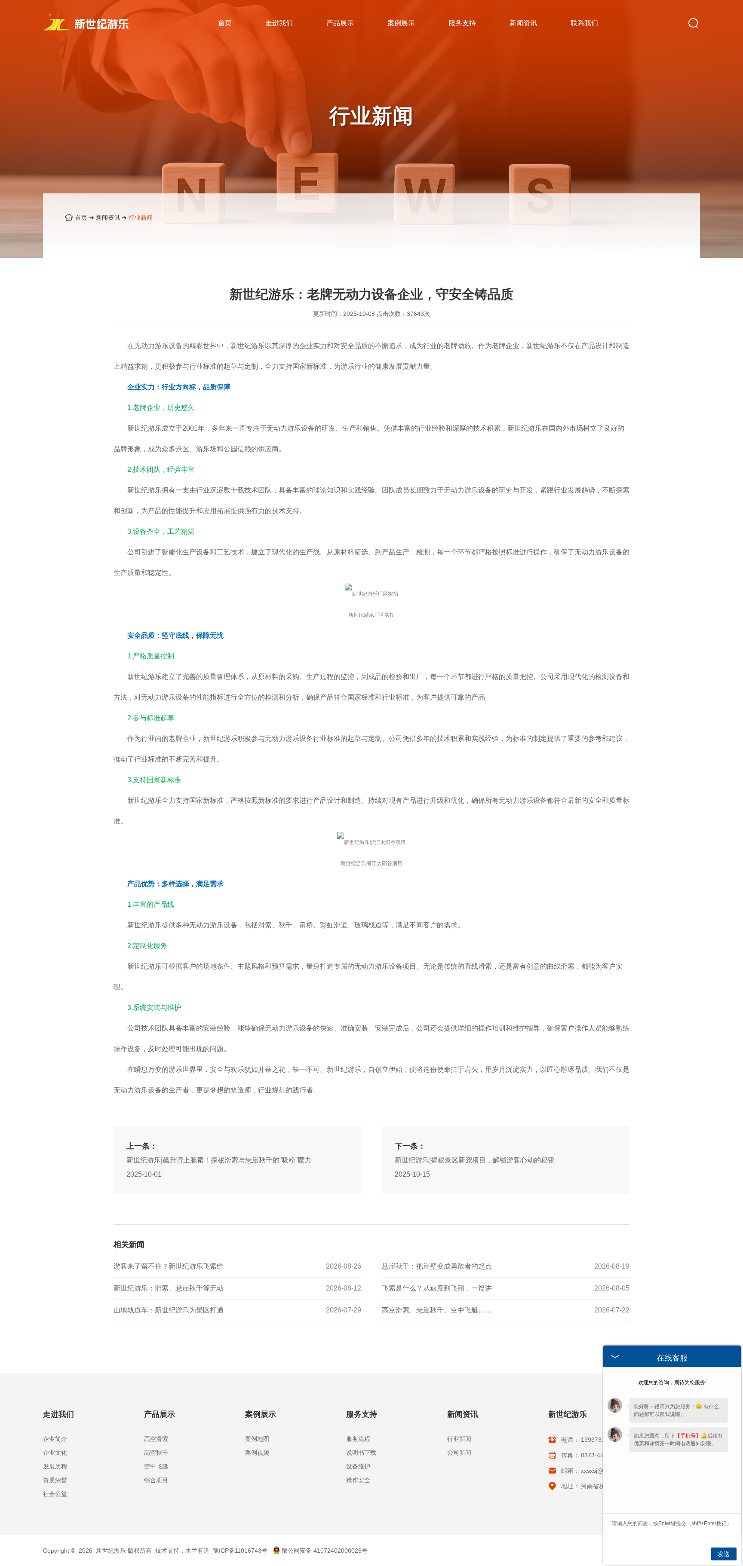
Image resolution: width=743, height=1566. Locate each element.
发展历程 (55, 1466)
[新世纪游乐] (86, 22)
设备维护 (358, 1466)
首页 (81, 217)
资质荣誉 (55, 1480)
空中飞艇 (156, 1466)
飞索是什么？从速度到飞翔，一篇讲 (437, 1288)
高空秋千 (156, 1452)
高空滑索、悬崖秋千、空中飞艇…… (437, 1310)
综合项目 (156, 1480)
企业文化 (55, 1452)
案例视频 (257, 1452)
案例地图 (257, 1438)
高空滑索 (156, 1438)
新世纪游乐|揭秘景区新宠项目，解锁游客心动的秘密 (475, 1160)
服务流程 (358, 1438)
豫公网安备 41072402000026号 (325, 1550)
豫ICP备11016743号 (240, 1550)
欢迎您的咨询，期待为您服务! (672, 1382)
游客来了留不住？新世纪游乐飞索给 (169, 1266)
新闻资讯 (108, 217)
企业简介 (55, 1438)
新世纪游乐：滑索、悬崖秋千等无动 (169, 1288)
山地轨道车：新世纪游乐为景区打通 (169, 1310)
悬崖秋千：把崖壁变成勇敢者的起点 (437, 1266)
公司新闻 (459, 1452)
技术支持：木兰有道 (182, 1550)
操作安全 (358, 1480)
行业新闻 (141, 217)
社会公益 (55, 1493)
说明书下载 (361, 1452)
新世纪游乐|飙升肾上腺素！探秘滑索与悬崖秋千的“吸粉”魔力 (218, 1160)
